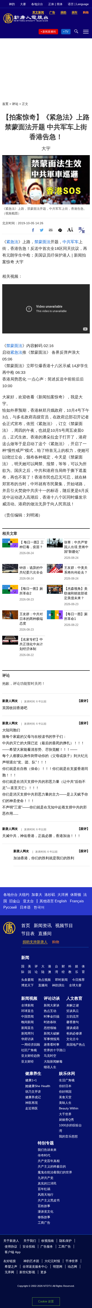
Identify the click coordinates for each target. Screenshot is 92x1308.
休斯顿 (75, 895)
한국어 (39, 907)
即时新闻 (61, 979)
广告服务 (46, 1246)
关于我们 (29, 1240)
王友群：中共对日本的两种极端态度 (31, 618)
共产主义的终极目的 (52, 1166)
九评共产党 (45, 1178)
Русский (10, 907)
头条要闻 (27, 979)
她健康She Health (37, 1086)
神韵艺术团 (31, 1261)
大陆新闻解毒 (53, 1061)
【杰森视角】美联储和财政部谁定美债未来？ (76, 593)
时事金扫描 (51, 1016)
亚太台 (28, 901)
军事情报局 (51, 1039)
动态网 (72, 1266)
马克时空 (50, 1055)
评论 (15, 104)
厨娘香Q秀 (66, 1119)
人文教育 (74, 998)
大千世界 (65, 1114)
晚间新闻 (27, 1022)
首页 (5, 104)
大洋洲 (62, 895)
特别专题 (46, 1143)
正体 (51, 4)
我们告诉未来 (47, 1150)
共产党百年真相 (49, 1161)
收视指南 (47, 1240)
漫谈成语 (72, 1028)
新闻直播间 (49, 31)
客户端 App (13, 1252)
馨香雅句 (72, 1022)
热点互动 (50, 1011)
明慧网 (57, 1266)
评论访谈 (52, 998)
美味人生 (65, 1102)
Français (77, 901)
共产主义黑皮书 (49, 1200)
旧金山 (14, 901)
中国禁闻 (27, 1016)
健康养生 (33, 1073)
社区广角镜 (29, 1050)
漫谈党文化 (45, 1211)
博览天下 (27, 985)
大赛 (23, 4)
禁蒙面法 (42, 242)
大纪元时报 (52, 1261)
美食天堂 (65, 1097)
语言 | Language (78, 4)
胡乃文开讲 (33, 1091)
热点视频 (44, 979)
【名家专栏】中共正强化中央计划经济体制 (31, 644)
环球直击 (27, 1011)
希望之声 (11, 1266)
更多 (43, 1272)
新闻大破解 (51, 1033)
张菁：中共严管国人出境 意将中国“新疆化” (76, 546)
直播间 (45, 933)
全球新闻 (27, 1005)
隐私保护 (65, 1240)
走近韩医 (31, 1108)
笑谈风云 (72, 1011)
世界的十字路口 (55, 1050)
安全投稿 (29, 1246)
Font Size (70, 229)
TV (66, 31)
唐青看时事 (51, 1044)
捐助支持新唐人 (35, 942)
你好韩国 (65, 1091)
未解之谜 (72, 1005)
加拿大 (36, 895)
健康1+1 (31, 1080)
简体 (60, 4)
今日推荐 (78, 979)
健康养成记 (33, 1097)
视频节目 (64, 925)
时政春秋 (50, 1022)
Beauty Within (68, 1108)
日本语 (25, 907)
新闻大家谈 (51, 1005)
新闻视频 (29, 998)
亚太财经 (27, 1061)
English (61, 901)
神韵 (12, 4)
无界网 (9, 1272)
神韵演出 (58, 985)
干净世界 (71, 1261)
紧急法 (12, 242)
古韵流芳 (72, 1016)
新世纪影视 (27, 1272)
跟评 (83, 701)
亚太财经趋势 (30, 1055)
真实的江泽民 (47, 1183)
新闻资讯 (43, 925)
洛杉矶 (49, 895)
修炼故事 (44, 1217)
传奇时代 (44, 1155)
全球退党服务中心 (35, 1266)
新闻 (25, 957)
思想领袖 (50, 1028)
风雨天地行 (45, 1194)
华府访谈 (27, 1039)
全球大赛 (75, 985)
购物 (55, 942)
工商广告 (44, 1222)
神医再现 (31, 1102)
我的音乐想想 (68, 1136)
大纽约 (24, 895)
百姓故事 (44, 1206)
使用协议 (11, 1246)
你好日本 (65, 1086)
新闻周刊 (27, 1033)
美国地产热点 (75, 1044)
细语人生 (50, 1067)
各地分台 (37, 4)
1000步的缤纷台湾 (70, 1128)
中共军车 (71, 242)
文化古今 (72, 1039)
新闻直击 (27, 1028)
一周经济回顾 (30, 1044)
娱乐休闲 (67, 1073)
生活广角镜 (67, 1080)
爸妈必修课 (74, 1033)
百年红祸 (44, 1189)
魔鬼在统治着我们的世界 (55, 1172)
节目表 (28, 933)
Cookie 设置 (46, 1301)
